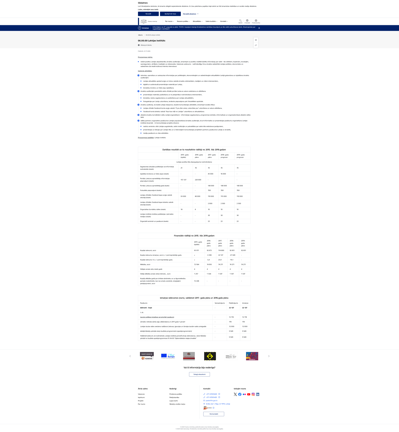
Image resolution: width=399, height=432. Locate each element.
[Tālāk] (269, 356)
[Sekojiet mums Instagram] (253, 394)
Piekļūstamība (174, 397)
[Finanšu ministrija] (149, 21)
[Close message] (259, 28)
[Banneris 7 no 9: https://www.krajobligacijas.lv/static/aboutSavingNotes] (189, 356)
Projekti (140, 401)
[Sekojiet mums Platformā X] (235, 394)
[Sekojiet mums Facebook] (239, 394)
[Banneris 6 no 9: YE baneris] (167, 356)
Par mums (141, 404)
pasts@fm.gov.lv (211, 401)
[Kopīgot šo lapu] (256, 45)
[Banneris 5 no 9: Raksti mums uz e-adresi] (147, 356)
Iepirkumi (141, 397)
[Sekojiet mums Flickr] (244, 394)
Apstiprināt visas (170, 14)
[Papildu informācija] (219, 394)
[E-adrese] (207, 408)
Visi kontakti (214, 414)
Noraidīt (148, 14)
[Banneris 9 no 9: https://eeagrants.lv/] (231, 356)
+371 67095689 (211, 394)
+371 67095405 (211, 397)
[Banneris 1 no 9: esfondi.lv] (252, 356)
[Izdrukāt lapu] (256, 40)
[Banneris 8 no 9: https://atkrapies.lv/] (210, 356)
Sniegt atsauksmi (199, 374)
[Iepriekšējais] (130, 356)
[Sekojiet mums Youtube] (248, 394)
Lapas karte (173, 401)
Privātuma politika (175, 394)
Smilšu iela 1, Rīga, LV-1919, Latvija (218, 404)
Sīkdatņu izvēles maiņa (177, 404)
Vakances (141, 394)
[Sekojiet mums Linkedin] (257, 394)
